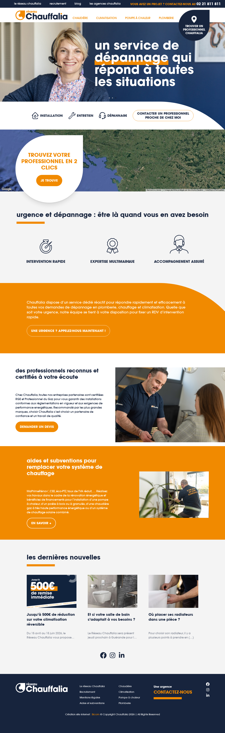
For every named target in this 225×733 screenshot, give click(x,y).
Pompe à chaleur (137, 18)
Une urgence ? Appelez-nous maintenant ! (68, 331)
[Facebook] (103, 655)
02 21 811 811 (175, 4)
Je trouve (49, 180)
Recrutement (58, 3)
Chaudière (80, 18)
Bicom (95, 714)
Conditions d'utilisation (214, 190)
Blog (78, 3)
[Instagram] (112, 655)
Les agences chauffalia (105, 3)
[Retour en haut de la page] (215, 723)
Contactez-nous (173, 692)
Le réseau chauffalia (27, 3)
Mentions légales (90, 697)
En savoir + (41, 523)
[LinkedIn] (121, 655)
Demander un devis (37, 427)
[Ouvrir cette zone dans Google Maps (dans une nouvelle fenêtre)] (6, 189)
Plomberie (166, 18)
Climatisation (106, 18)
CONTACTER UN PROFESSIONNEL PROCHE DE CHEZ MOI (163, 115)
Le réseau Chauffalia (92, 686)
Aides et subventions (92, 703)
